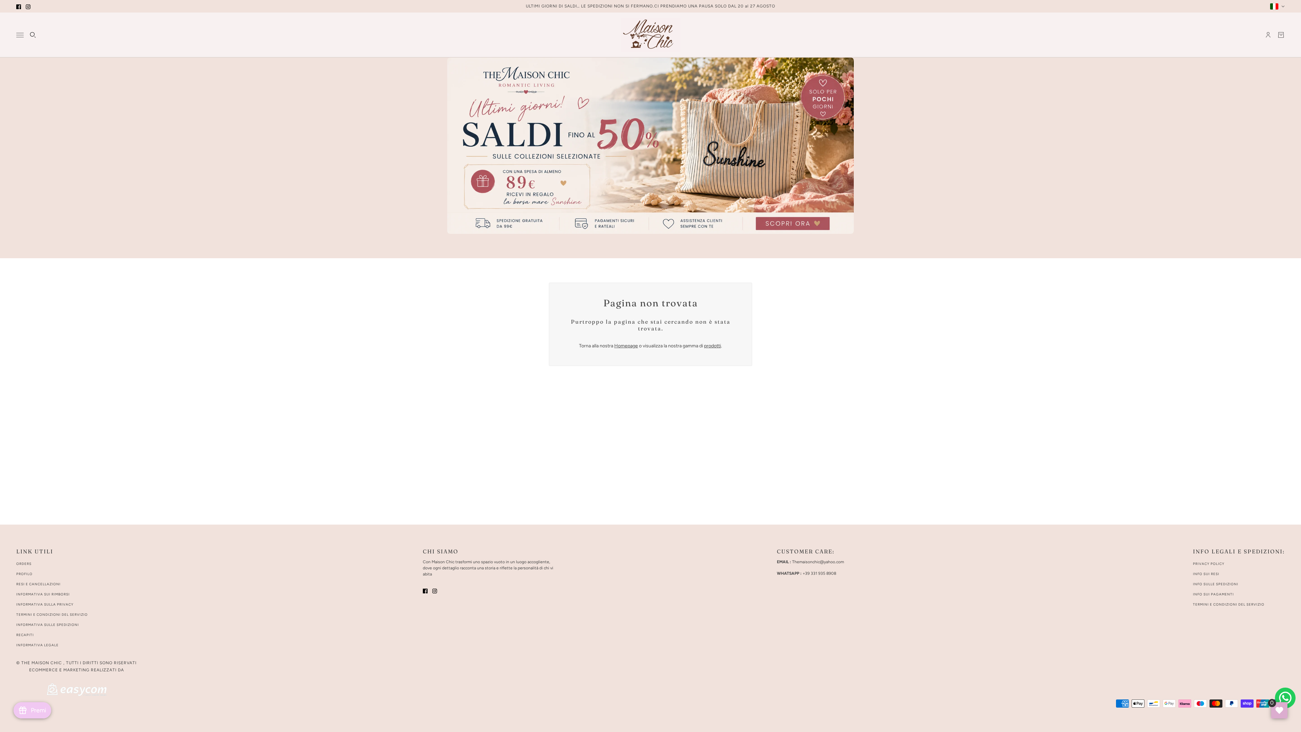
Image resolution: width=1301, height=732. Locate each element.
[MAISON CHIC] (650, 35)
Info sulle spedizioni (1215, 584)
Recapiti (25, 635)
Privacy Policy (1208, 564)
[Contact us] (1285, 698)
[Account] (1268, 35)
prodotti (712, 346)
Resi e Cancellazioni (38, 584)
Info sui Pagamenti (1213, 594)
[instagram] (28, 6)
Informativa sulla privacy (45, 604)
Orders (24, 564)
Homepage (626, 346)
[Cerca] (33, 35)
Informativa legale (37, 645)
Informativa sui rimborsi (43, 594)
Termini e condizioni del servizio (52, 614)
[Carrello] (1281, 35)
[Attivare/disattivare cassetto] (20, 35)
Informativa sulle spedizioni (47, 625)
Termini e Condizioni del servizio (1228, 604)
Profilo (24, 574)
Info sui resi (1206, 574)
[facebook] (19, 6)
